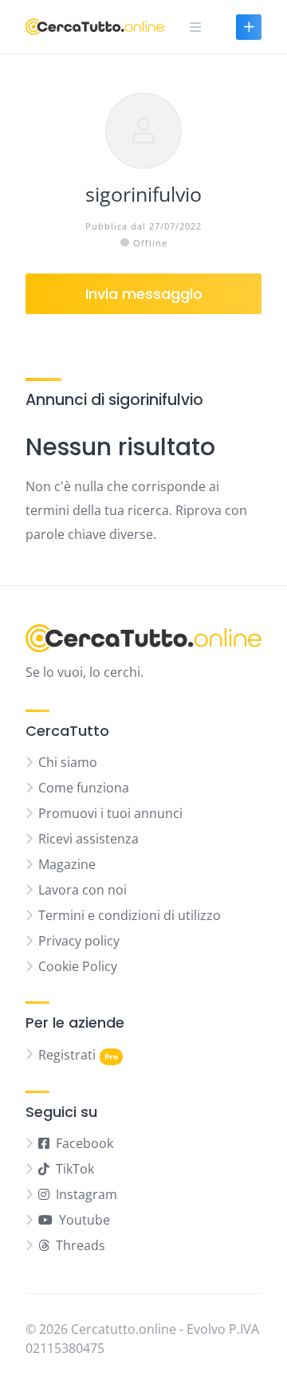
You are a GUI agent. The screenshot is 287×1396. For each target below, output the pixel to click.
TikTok (75, 1169)
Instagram (86, 1194)
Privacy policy (79, 941)
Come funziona (83, 787)
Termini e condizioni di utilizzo (129, 915)
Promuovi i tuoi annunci (110, 813)
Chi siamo (67, 762)
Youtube (84, 1220)
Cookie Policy (77, 966)
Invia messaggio (143, 294)
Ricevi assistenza (88, 838)
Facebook (84, 1143)
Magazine (67, 864)
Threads (80, 1245)
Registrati (67, 1055)
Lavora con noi (82, 890)
